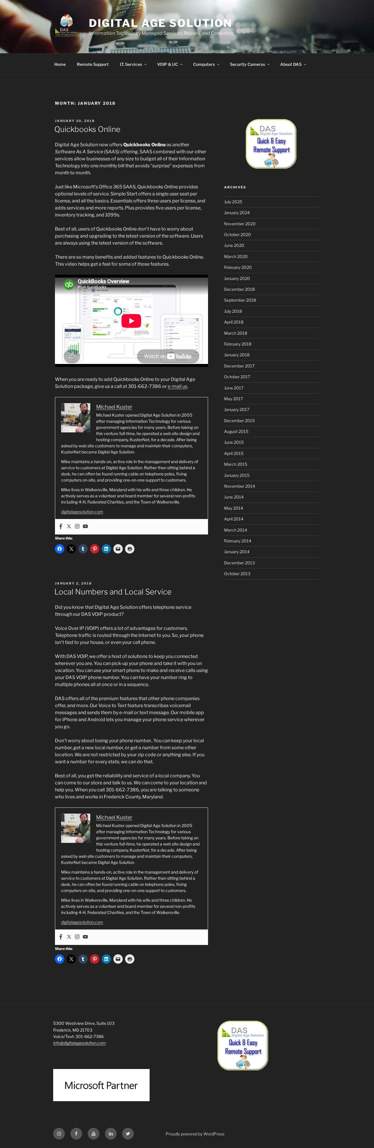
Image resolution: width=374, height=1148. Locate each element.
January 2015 (237, 475)
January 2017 (236, 409)
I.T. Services (131, 64)
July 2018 (233, 311)
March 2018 (235, 333)
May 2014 (233, 508)
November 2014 (239, 486)
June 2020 (234, 245)
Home (60, 64)
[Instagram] (77, 527)
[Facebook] (60, 527)
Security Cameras (247, 64)
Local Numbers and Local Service (113, 591)
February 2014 (237, 540)
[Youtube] (85, 527)
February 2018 (237, 343)
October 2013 (237, 573)
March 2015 (235, 464)
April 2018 (233, 321)
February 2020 (238, 267)
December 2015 (239, 420)
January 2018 (237, 354)
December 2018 (239, 289)
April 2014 (233, 518)
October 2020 (237, 234)
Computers (204, 64)
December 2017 (239, 365)
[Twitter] (69, 527)
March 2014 (235, 529)
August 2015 (236, 431)
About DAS (291, 64)
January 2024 (237, 212)
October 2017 (237, 376)
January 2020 (237, 278)
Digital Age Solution (161, 23)
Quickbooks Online (87, 129)
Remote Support (93, 64)
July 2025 (233, 201)
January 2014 (237, 551)
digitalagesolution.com (82, 511)
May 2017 (233, 398)
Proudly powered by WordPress (195, 1133)
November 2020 (240, 223)
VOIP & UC (167, 64)
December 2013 (239, 562)
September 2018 (240, 300)
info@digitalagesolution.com (79, 1042)
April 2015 (233, 453)
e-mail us (177, 386)
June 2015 (234, 442)
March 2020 (236, 256)
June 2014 (234, 496)
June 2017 (233, 387)
